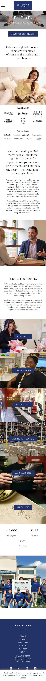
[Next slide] (42, 583)
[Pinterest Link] (19, 668)
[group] (23, 583)
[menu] (3, 7)
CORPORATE (23, 336)
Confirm (23, 678)
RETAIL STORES (23, 404)
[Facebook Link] (10, 668)
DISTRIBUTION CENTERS (23, 439)
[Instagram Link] (27, 668)
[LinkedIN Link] (35, 668)
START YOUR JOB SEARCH (23, 34)
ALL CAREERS (23, 507)
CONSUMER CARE (23, 370)
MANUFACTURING (23, 473)
